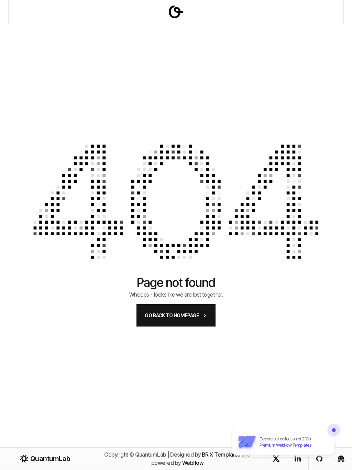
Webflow (193, 462)
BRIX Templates (221, 454)
